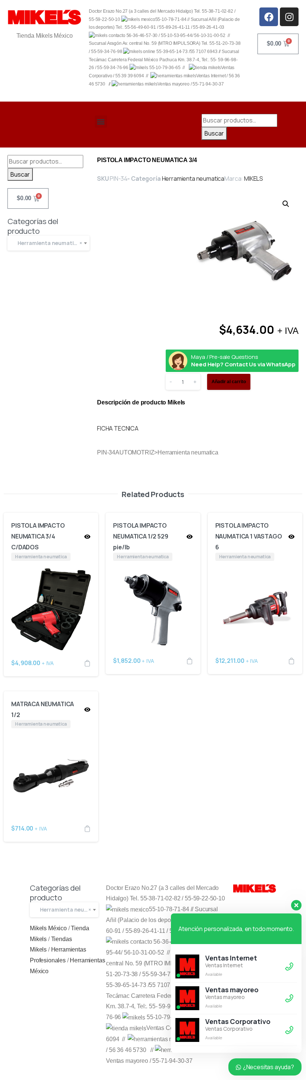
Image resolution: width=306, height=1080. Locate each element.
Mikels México (48, 928)
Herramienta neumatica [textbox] (68, 909)
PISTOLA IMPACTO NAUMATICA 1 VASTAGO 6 (248, 536)
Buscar (214, 133)
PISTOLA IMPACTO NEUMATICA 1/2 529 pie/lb (140, 536)
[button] (101, 121)
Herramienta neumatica (193, 178)
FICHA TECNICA (117, 428)
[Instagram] (289, 16)
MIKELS (253, 178)
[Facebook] (268, 16)
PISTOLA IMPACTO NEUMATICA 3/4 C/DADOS (38, 536)
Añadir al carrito (229, 381)
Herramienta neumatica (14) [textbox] (52, 242)
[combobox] (48, 243)
